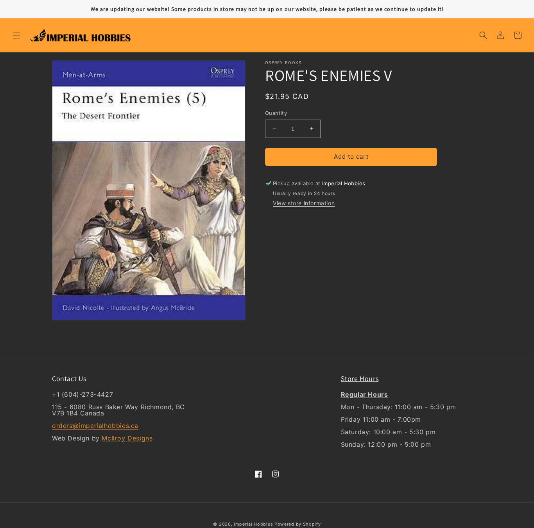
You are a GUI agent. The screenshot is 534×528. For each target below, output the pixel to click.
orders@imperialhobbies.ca (95, 426)
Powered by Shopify (297, 524)
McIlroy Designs (127, 438)
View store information (304, 203)
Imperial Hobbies (253, 524)
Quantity (276, 113)
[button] (16, 35)
